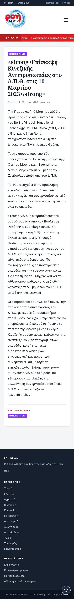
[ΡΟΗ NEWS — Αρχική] (15, 20)
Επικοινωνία (11, 564)
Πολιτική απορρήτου (16, 570)
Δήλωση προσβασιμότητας (20, 581)
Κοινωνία (10, 510)
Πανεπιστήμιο (17, 54)
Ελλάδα (9, 494)
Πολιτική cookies (14, 575)
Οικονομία (10, 505)
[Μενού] (66, 20)
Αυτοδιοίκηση (12, 532)
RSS (6, 470)
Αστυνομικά (11, 521)
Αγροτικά (9, 499)
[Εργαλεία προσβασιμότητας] (66, 590)
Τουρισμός (10, 543)
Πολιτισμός (11, 516)
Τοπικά (8, 488)
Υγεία (7, 537)
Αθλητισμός (11, 526)
